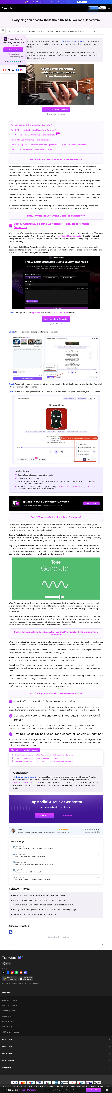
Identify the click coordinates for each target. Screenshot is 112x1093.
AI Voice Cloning (9, 1021)
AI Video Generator (10, 1005)
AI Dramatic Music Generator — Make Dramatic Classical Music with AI (43, 905)
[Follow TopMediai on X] (3, 972)
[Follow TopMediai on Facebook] (8, 972)
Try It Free (13, 49)
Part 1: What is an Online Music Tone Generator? (31, 125)
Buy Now (67, 815)
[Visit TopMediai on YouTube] (21, 972)
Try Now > (82, 2)
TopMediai (35, 312)
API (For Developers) (11, 1032)
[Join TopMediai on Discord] (25, 972)
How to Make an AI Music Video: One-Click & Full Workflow (34, 849)
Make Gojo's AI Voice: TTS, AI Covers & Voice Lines (31, 856)
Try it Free (44, 815)
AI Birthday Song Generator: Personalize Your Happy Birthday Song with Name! (44, 761)
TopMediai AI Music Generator (69, 236)
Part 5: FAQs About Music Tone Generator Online (31, 150)
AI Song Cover (8, 1016)
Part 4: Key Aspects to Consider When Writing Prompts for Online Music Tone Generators (49, 145)
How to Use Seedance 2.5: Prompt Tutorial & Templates (32, 880)
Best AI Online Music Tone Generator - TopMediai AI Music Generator (51, 226)
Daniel (19, 830)
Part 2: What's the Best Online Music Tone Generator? (33, 130)
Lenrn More (91, 503)
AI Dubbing (7, 1026)
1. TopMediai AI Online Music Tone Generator (36, 135)
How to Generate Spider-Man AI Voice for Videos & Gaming (34, 864)
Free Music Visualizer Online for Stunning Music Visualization (38, 914)
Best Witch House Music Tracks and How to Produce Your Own (39, 900)
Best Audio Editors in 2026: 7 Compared (28, 872)
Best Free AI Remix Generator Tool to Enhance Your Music (36, 758)
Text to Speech (8, 1011)
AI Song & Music (39, 31)
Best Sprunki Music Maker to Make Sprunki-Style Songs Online (39, 895)
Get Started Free (93, 1090)
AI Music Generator (15, 39)
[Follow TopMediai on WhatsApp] (16, 972)
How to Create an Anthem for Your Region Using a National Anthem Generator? (44, 755)
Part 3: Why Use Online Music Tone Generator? (30, 140)
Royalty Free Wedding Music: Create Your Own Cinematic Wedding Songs (44, 909)
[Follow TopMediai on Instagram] (12, 972)
